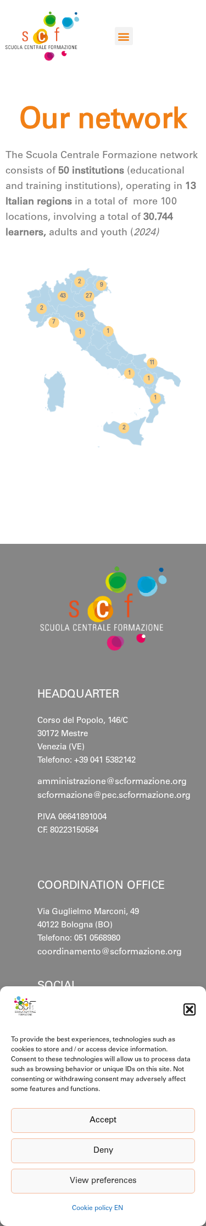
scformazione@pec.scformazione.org (114, 795)
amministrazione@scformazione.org (112, 781)
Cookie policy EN (97, 1208)
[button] (189, 1009)
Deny (103, 1151)
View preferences (103, 1181)
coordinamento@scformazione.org (109, 952)
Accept (103, 1120)
